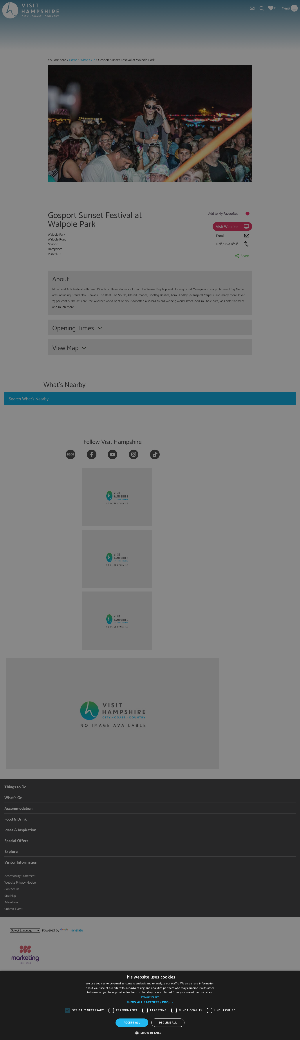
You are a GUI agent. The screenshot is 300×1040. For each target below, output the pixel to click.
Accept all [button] (132, 1022)
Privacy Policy (150, 996)
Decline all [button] (168, 1022)
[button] (150, 1002)
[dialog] (150, 1005)
